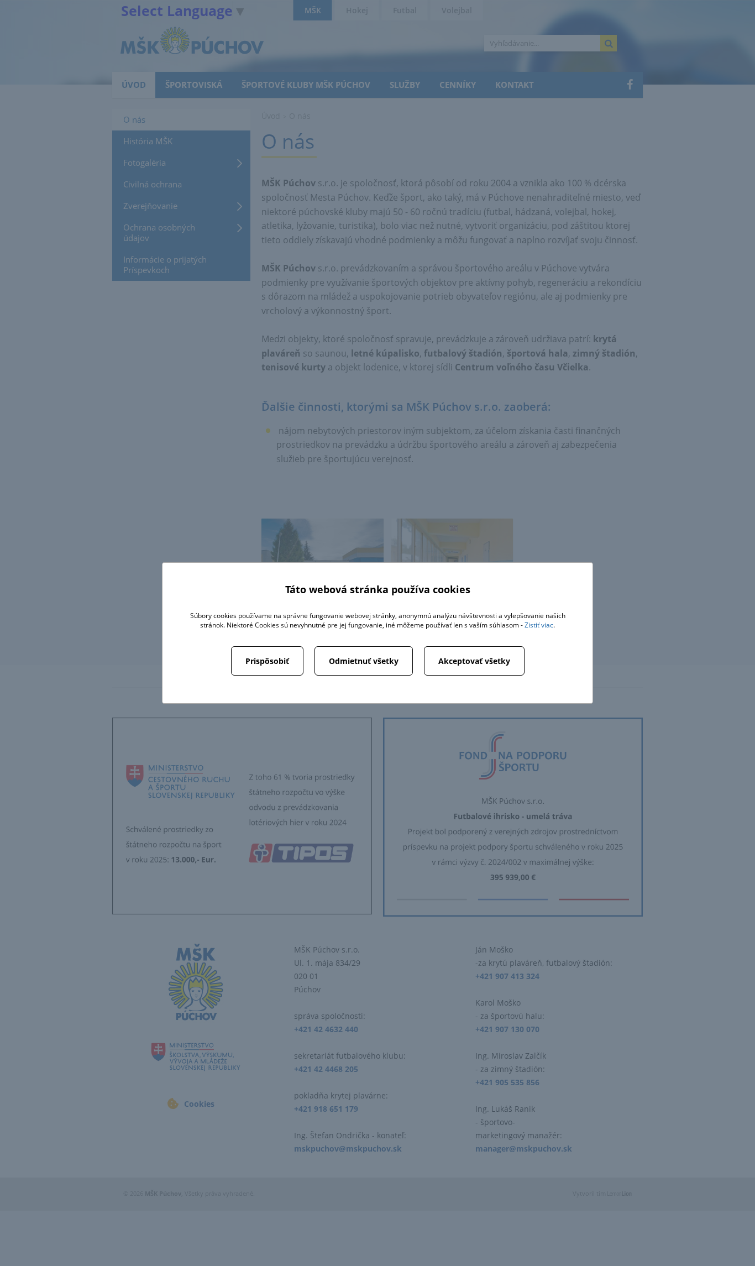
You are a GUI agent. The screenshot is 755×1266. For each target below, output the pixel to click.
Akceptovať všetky (474, 661)
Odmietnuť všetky (364, 661)
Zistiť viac (539, 625)
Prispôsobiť (267, 661)
